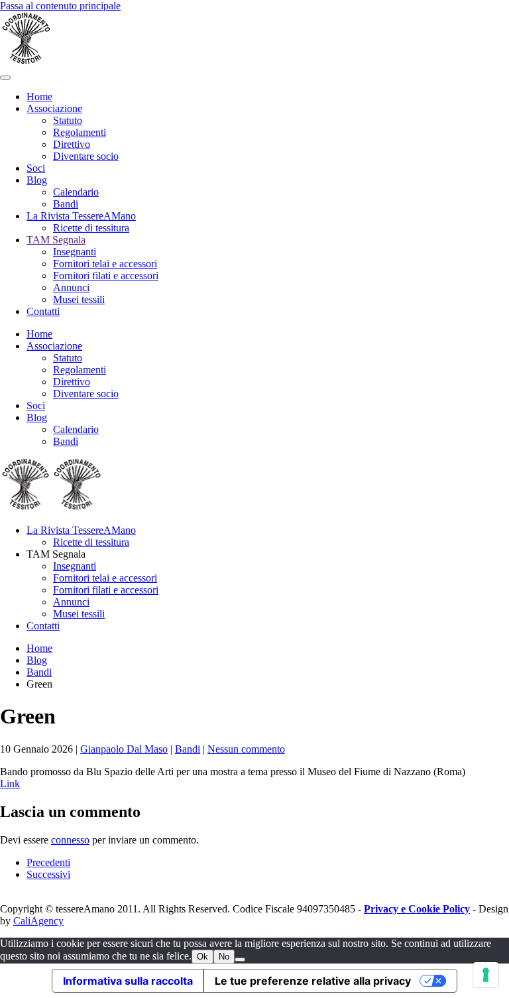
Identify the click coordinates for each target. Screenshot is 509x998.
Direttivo (71, 144)
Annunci (71, 287)
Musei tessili (79, 299)
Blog (37, 180)
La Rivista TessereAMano (81, 215)
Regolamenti (79, 132)
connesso (70, 839)
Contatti (43, 311)
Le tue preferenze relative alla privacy (313, 980)
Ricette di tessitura (91, 227)
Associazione (54, 108)
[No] (240, 960)
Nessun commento (246, 749)
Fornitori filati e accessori (105, 275)
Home (39, 96)
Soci (36, 168)
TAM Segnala (56, 239)
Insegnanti (74, 251)
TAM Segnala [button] (56, 554)
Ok (202, 957)
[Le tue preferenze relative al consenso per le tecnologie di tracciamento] (485, 974)
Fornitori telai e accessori (105, 263)
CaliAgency (38, 920)
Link (10, 783)
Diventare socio (86, 156)
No (224, 957)
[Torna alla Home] (26, 62)
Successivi (48, 874)
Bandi (65, 204)
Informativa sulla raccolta (128, 980)
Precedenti (48, 862)
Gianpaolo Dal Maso (124, 749)
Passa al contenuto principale (60, 5)
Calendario (76, 192)
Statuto (67, 120)
